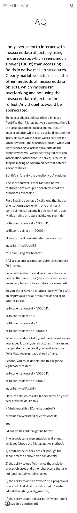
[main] (38, 21)
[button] (5, 5)
